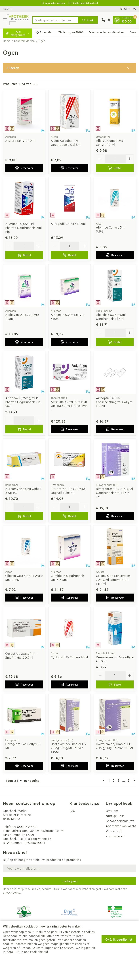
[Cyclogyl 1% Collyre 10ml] (70, 628)
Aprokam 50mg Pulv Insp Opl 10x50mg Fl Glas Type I (69, 405)
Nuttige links (115, 816)
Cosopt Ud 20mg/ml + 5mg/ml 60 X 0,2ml (21, 655)
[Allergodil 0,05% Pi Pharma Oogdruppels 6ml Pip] (24, 198)
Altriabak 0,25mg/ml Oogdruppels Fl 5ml (111, 316)
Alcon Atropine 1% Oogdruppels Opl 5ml (66, 142)
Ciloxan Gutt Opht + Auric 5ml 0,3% (24, 577)
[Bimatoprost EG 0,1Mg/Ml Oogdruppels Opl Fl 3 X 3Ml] (115, 460)
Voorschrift (114, 831)
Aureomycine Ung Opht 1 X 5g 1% (23, 490)
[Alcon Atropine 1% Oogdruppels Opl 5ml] (70, 111)
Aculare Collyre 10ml (20, 140)
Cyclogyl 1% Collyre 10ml (69, 657)
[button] (69, 68)
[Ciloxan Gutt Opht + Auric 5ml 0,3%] (24, 546)
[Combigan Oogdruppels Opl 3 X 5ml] (70, 546)
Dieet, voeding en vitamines (106, 32)
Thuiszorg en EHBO (70, 32)
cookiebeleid (39, 951)
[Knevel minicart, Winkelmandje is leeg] (117, 20)
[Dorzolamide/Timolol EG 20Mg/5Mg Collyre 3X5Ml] (115, 715)
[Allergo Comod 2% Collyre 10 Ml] (115, 111)
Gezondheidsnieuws (120, 821)
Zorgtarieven (115, 836)
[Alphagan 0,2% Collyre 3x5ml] (70, 285)
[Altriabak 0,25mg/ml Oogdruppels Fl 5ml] (115, 285)
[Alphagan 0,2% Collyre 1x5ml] (24, 285)
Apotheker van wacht (121, 826)
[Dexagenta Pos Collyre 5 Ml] (24, 715)
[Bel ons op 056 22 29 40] (103, 20)
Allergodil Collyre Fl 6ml (68, 223)
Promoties (46, 32)
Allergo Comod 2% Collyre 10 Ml (109, 142)
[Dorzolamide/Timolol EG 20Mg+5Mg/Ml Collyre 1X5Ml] (70, 715)
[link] (104, 780)
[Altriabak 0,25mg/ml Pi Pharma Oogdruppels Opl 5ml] (24, 372)
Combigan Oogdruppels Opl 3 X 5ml (68, 577)
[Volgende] (133, 780)
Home (6, 41)
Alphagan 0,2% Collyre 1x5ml (22, 316)
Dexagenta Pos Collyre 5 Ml (22, 746)
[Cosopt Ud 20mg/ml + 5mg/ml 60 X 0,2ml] (24, 628)
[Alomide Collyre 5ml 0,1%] (115, 198)
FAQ (72, 811)
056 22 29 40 (27, 826)
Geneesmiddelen (24, 41)
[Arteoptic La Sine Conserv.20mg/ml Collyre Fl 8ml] (115, 372)
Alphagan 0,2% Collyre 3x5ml (67, 316)
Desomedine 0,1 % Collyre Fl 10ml (115, 659)
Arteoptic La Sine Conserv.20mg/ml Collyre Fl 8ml (114, 402)
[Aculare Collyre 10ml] (24, 111)
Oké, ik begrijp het (118, 939)
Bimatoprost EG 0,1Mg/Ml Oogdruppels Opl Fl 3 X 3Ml (114, 492)
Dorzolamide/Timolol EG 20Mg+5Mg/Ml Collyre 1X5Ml (68, 748)
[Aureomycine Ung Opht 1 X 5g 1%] (24, 460)
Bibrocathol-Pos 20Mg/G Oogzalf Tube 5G (68, 490)
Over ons (112, 811)
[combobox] (55, 20)
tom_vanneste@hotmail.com (42, 830)
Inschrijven (69, 881)
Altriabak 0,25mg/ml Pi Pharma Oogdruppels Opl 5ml (23, 402)
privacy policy (11, 892)
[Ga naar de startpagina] (16, 20)
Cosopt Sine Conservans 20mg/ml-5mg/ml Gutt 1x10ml (113, 579)
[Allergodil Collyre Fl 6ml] (70, 198)
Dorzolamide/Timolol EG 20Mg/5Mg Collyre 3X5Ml (114, 746)
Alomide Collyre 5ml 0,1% (110, 229)
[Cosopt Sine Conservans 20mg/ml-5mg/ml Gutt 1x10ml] (115, 546)
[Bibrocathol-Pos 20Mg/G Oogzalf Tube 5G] (70, 460)
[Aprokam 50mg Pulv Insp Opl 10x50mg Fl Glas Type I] (70, 372)
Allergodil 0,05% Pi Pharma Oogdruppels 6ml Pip (23, 227)
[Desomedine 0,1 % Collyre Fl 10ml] (115, 628)
